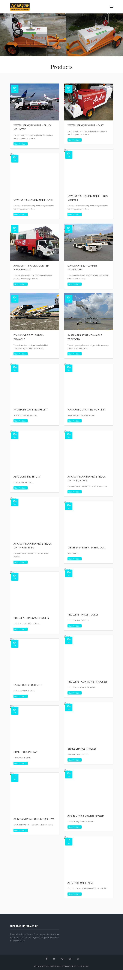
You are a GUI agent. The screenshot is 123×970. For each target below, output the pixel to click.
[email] (78, 959)
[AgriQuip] (20, 6)
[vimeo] (62, 959)
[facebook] (46, 959)
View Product (19, 144)
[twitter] (54, 959)
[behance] (70, 959)
